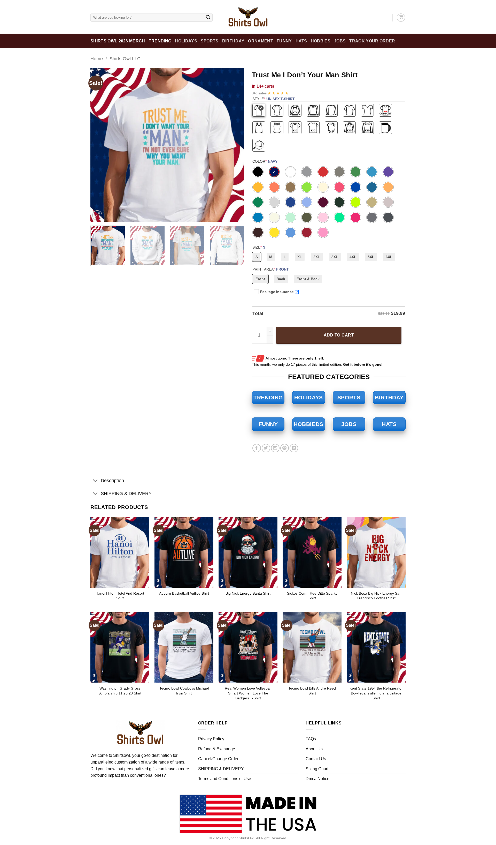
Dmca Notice (317, 778)
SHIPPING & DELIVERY (126, 493)
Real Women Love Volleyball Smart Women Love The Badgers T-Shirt (248, 693)
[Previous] (100, 144)
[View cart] (401, 17)
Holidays (186, 41)
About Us (314, 749)
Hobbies (320, 41)
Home (96, 58)
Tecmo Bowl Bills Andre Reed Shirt (312, 690)
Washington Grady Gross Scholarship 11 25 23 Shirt (119, 690)
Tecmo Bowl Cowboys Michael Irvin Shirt (184, 690)
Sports (210, 41)
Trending (160, 41)
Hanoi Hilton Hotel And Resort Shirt (120, 595)
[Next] (234, 144)
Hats (301, 41)
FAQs (311, 739)
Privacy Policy (211, 739)
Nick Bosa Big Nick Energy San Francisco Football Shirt (376, 595)
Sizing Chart (317, 769)
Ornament (260, 41)
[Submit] (208, 17)
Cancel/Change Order (218, 759)
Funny (284, 41)
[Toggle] (95, 481)
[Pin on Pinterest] (284, 448)
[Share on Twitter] (266, 448)
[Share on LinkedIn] (294, 448)
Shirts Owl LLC (125, 58)
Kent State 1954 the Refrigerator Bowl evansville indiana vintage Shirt (376, 693)
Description (112, 480)
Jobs (340, 41)
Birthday (233, 41)
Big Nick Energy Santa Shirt (248, 593)
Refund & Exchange (216, 749)
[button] (97, 215)
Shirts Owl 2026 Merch (117, 41)
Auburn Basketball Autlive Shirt (184, 593)
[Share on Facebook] (256, 448)
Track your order (372, 41)
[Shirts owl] (248, 17)
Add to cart (339, 335)
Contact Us (316, 759)
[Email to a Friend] (275, 448)
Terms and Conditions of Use (224, 778)
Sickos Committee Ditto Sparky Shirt (312, 595)
